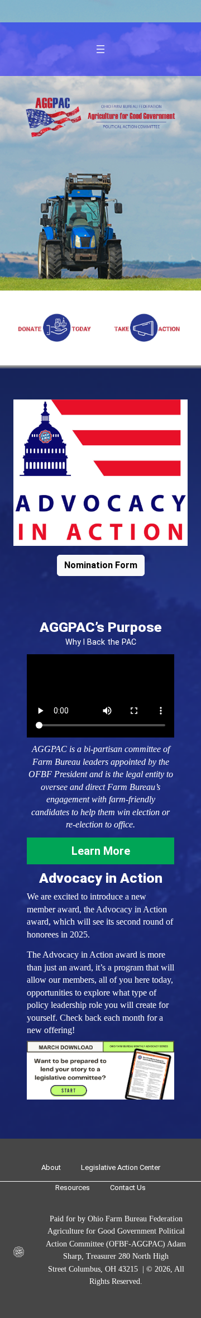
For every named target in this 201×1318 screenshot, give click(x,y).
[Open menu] (100, 49)
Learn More (100, 851)
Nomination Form (100, 565)
